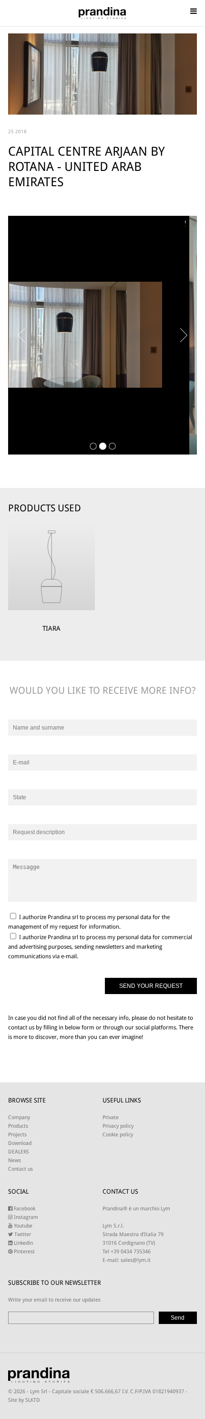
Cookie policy (117, 1135)
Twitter (22, 1234)
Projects (17, 1135)
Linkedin (22, 1243)
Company (19, 1117)
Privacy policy (117, 1126)
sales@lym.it (136, 1260)
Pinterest (23, 1252)
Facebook (23, 1209)
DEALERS (18, 1152)
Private (110, 1117)
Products (18, 1126)
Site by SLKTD (24, 1400)
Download (19, 1143)
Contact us (20, 1169)
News (14, 1160)
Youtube (22, 1226)
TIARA (51, 628)
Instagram (25, 1217)
